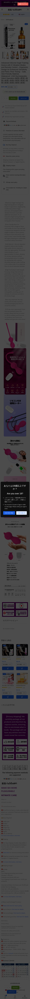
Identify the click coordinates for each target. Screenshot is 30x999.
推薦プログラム (23, 4)
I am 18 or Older (9, 513)
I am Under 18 (21, 513)
